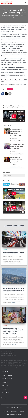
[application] (14, 116)
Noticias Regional (7, 378)
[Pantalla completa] (23, 120)
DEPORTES (19, 407)
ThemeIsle (19, 414)
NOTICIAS (13, 407)
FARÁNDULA (6, 411)
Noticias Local (6, 371)
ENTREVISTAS (14, 411)
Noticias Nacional (7, 375)
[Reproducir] (5, 120)
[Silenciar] (20, 120)
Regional (5, 249)
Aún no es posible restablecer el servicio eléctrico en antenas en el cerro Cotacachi (13, 290)
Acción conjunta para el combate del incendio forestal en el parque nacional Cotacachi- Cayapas (13, 330)
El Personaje (5, 392)
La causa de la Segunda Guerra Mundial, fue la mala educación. (17, 146)
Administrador (15, 140)
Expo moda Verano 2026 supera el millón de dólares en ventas (13, 253)
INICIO (7, 407)
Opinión (4, 389)
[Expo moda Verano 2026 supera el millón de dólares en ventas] (14, 239)
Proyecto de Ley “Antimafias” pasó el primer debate (16, 160)
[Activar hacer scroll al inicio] (25, 415)
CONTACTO (22, 411)
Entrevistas (5, 385)
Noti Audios (5, 382)
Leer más (19, 262)
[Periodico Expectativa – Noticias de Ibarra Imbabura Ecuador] (7, 2)
